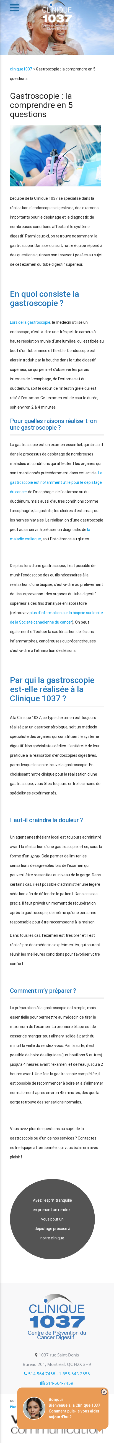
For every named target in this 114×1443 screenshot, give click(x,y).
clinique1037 (21, 69)
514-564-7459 (59, 1383)
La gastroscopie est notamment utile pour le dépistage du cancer (56, 482)
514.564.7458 (41, 1373)
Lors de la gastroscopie (30, 322)
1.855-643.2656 (74, 1373)
